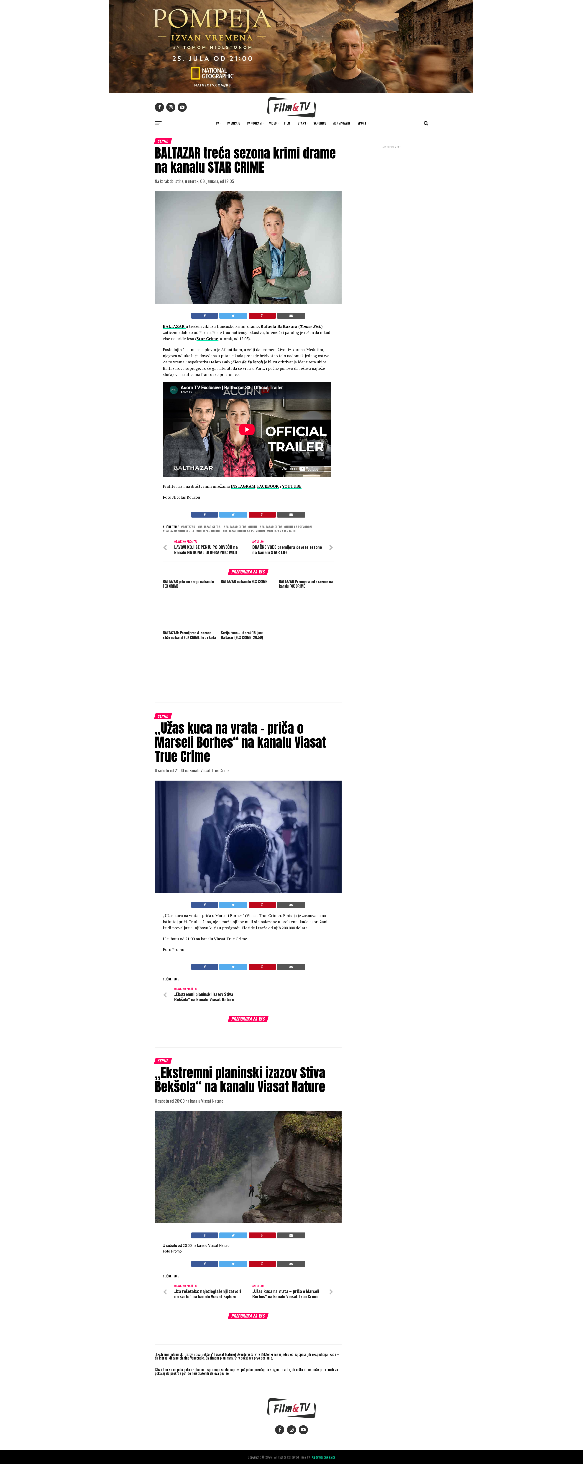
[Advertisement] (391, 179)
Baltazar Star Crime (283, 531)
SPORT (362, 123)
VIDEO (273, 123)
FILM (287, 123)
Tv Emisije (233, 123)
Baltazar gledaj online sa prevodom (286, 527)
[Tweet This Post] (233, 316)
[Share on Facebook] (204, 316)
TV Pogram (254, 123)
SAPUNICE (319, 123)
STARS (302, 123)
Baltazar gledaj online (241, 527)
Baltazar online (209, 531)
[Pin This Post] (262, 316)
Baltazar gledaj (210, 527)
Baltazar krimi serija (179, 531)
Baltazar (189, 527)
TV (217, 123)
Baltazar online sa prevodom (244, 531)
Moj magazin (341, 123)
